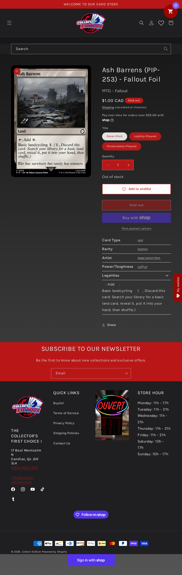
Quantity (108, 156)
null (140, 266)
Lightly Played (147, 137)
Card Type (111, 240)
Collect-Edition (31, 551)
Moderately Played (124, 147)
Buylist (58, 403)
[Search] (166, 49)
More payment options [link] (136, 228)
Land (140, 240)
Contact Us (61, 443)
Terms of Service (66, 413)
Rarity (107, 249)
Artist (107, 258)
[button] (9, 23)
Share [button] (111, 325)
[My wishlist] (161, 23)
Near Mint (117, 137)
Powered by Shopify (54, 551)
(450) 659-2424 (24, 468)
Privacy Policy (63, 423)
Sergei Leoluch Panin (149, 257)
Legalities (110, 275)
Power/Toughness (117, 266)
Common (143, 249)
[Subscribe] (126, 373)
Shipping (108, 107)
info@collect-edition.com (22, 480)
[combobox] (91, 49)
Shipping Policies (66, 433)
